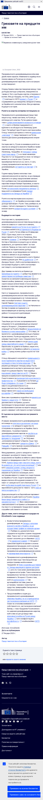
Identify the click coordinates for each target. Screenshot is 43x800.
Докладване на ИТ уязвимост (14, 730)
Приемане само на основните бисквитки (25, 795)
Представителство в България (14, 641)
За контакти (6, 725)
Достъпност (7, 750)
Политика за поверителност (13, 742)
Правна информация (10, 746)
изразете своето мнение (16, 659)
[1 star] (4, 653)
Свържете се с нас (9, 698)
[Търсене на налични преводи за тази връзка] (40, 209)
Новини (6, 18)
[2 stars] (6, 653)
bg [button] (29, 7)
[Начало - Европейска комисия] (7, 6)
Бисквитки (6, 738)
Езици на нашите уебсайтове (13, 734)
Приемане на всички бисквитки (24, 788)
